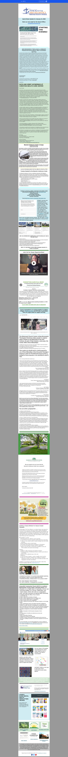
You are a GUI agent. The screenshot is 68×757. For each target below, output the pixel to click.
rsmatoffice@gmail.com (34, 23)
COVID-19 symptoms (26, 120)
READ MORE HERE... (23, 625)
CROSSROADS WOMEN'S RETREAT (44, 740)
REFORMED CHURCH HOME (44, 729)
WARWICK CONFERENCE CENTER (24, 730)
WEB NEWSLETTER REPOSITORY (40, 691)
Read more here (29, 311)
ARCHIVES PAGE (42, 192)
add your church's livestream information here (36, 198)
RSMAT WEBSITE (24, 740)
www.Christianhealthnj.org (27, 124)
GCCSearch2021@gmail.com (36, 623)
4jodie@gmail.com (35, 562)
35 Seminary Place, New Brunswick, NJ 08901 (26, 78)
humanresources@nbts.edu (40, 72)
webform (41, 213)
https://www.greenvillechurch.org (25, 622)
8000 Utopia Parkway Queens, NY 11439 (25, 80)
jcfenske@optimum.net (37, 184)
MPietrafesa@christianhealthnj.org (33, 142)
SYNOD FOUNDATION (34, 739)
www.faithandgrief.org (25, 97)
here (47, 415)
